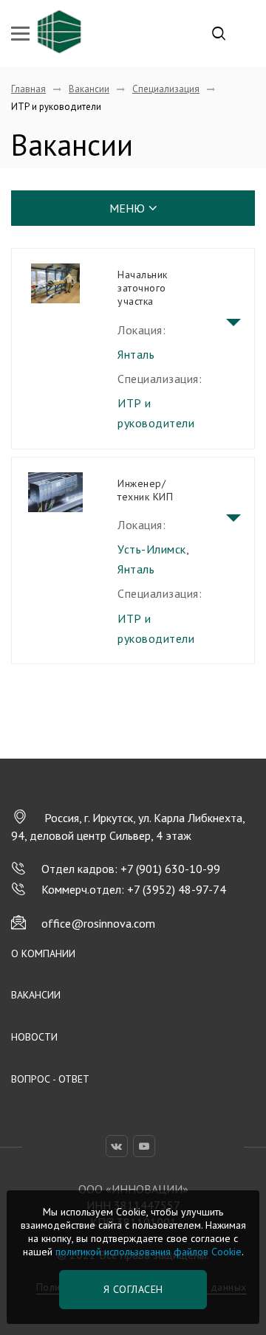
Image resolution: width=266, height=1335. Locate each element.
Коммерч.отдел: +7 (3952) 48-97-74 (133, 889)
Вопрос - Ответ (50, 1079)
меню (127, 208)
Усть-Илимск (151, 549)
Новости (34, 1036)
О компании (43, 953)
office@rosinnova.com (98, 923)
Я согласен (133, 1289)
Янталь (135, 354)
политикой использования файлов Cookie (148, 1251)
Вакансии (36, 994)
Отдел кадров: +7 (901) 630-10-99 (130, 868)
